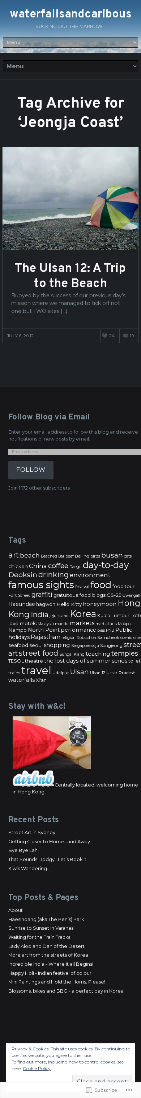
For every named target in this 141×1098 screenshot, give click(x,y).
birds (95, 556)
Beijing (82, 556)
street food (38, 653)
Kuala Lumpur (113, 615)
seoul (36, 645)
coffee (58, 566)
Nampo (17, 630)
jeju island (59, 616)
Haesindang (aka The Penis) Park (46, 919)
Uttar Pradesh (121, 672)
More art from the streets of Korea (48, 955)
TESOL (16, 661)
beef (69, 556)
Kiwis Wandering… (29, 868)
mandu (62, 624)
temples (124, 653)
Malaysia (46, 624)
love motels (22, 623)
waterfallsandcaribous (71, 14)
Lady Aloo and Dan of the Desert (46, 946)
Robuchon (86, 637)
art (13, 554)
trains (14, 672)
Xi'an (41, 680)
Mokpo (124, 624)
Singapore (80, 645)
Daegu (75, 566)
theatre (34, 661)
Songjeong (111, 645)
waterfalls (21, 680)
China (38, 566)
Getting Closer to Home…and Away (49, 841)
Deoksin (22, 574)
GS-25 (114, 595)
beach (30, 555)
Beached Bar (52, 556)
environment (90, 575)
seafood (18, 645)
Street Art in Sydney (31, 832)
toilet (134, 661)
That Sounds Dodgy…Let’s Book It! (47, 859)
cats (128, 556)
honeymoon (99, 604)
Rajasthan (45, 636)
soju (95, 645)
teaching (98, 653)
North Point (44, 630)
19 (132, 335)
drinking (53, 574)
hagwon (45, 604)
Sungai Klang (72, 654)
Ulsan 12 (97, 673)
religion (68, 637)
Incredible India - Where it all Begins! (50, 964)
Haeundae (21, 604)
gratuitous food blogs (80, 595)
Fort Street (19, 595)
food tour (123, 586)
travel (36, 670)
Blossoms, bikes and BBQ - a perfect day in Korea (66, 991)
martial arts (106, 624)
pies (101, 630)
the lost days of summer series (85, 660)
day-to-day (106, 564)
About (15, 910)
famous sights (41, 584)
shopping (57, 644)
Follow (31, 469)
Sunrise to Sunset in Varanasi (41, 928)
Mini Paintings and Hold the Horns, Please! (56, 982)
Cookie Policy (37, 1068)
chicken (18, 566)
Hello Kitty (69, 604)
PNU (110, 630)
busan (112, 555)
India (39, 614)
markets (82, 623)
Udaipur (60, 672)
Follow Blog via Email (49, 417)
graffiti (41, 594)
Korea (83, 613)
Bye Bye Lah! (23, 850)
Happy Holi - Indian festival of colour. (50, 973)
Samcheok (108, 637)
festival (82, 586)
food (100, 585)
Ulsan (79, 672)
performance (78, 630)
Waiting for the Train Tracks (39, 937)
